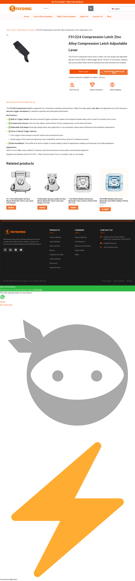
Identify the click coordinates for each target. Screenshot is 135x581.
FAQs (77, 255)
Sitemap (129, 281)
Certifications (80, 242)
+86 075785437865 (110, 247)
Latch (13, 30)
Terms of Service (118, 281)
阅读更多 (11, 207)
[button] (7, 35)
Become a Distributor (83, 246)
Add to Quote (83, 72)
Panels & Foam (55, 268)
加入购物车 (105, 209)
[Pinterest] (16, 250)
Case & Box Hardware (43, 16)
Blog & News (79, 250)
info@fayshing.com (110, 243)
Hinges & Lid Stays (56, 255)
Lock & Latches (55, 237)
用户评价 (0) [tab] (30, 102)
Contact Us (98, 16)
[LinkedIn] (10, 250)
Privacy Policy (106, 281)
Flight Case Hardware (66, 16)
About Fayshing (80, 237)
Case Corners (55, 246)
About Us (84, 16)
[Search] (90, 8)
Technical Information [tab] (18, 102)
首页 (8, 30)
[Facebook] (5, 250)
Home (26, 16)
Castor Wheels (55, 259)
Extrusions (53, 263)
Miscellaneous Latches (26, 30)
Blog (109, 16)
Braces (52, 250)
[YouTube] (21, 250)
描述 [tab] (8, 102)
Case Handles (55, 242)
